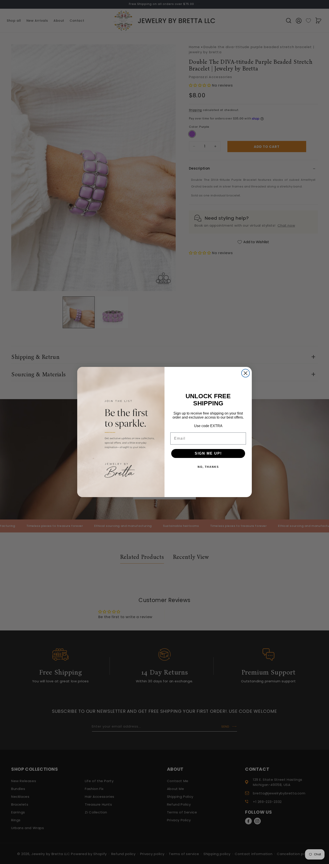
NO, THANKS (208, 466)
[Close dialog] (245, 373)
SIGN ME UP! (208, 453)
